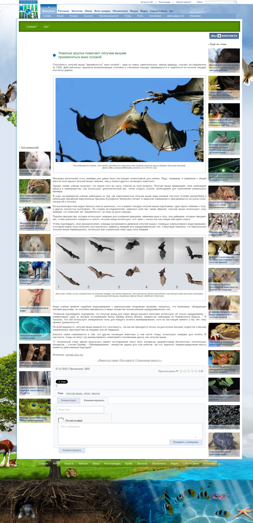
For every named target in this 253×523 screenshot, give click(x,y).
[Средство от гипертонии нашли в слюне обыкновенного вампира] (224, 200)
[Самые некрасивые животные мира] (224, 447)
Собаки (47, 16)
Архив (128, 463)
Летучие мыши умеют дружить (221, 398)
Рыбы (140, 16)
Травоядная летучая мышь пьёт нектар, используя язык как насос (223, 95)
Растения (63, 11)
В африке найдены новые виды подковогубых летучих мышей (223, 315)
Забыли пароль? (183, 2)
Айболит (83, 463)
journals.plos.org (74, 354)
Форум (134, 11)
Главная (31, 26)
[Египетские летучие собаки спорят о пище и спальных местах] (224, 117)
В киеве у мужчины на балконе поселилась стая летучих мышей (223, 260)
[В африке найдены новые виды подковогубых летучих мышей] (224, 309)
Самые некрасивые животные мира (220, 453)
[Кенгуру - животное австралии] (35, 166)
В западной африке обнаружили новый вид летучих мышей (222, 369)
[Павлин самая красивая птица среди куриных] (35, 413)
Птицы (127, 16)
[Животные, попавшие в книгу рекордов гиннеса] (35, 358)
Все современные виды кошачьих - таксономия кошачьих (33, 198)
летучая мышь (74, 393)
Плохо (185, 371)
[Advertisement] (32, 88)
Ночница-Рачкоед (219, 427)
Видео (144, 11)
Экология (77, 11)
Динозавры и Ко (175, 16)
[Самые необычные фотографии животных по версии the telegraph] (224, 282)
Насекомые (155, 16)
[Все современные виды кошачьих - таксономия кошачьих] (35, 193)
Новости (69, 463)
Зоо (46, 26)
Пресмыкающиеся (108, 16)
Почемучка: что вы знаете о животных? (223, 233)
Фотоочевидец (112, 463)
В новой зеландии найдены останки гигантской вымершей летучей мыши (221, 148)
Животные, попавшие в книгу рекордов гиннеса (33, 364)
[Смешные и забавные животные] (224, 337)
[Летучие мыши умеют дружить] (224, 392)
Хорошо (192, 371)
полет (87, 393)
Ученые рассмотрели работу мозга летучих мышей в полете (221, 177)
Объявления (120, 11)
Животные (48, 11)
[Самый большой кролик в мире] (35, 303)
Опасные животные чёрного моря (31, 336)
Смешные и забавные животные (221, 343)
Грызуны (88, 16)
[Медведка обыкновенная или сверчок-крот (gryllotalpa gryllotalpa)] (35, 221)
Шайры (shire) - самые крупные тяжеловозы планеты (32, 390)
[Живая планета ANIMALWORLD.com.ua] (27, 11)
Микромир (195, 16)
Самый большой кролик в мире (34, 309)
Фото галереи (102, 11)
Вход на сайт (147, 2)
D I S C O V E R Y (28, 2)
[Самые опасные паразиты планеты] (35, 275)
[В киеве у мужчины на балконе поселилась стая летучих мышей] (224, 254)
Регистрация (164, 2)
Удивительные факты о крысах (33, 254)
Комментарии (68, 400)
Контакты (209, 463)
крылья (96, 393)
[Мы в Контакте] (224, 38)
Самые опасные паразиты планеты (34, 282)
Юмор (88, 11)
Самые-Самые (158, 11)
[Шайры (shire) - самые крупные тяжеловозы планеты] (35, 385)
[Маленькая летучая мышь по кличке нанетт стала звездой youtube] (224, 62)
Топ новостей (30, 147)
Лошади (73, 16)
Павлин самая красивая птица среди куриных (33, 419)
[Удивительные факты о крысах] (35, 248)
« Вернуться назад (107, 360)
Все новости (127, 360)
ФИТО (56, 463)
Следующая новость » (149, 360)
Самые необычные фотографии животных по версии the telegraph (223, 287)
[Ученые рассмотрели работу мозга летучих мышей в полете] (224, 172)
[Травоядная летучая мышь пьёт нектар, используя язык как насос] (224, 90)
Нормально (188, 371)
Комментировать (94, 400)
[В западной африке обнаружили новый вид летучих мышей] (224, 364)
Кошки (60, 16)
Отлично (196, 371)
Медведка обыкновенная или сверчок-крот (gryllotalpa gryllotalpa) (34, 226)
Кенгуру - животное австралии (30, 172)
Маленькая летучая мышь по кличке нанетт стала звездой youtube (223, 68)
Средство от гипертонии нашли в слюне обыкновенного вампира (222, 205)
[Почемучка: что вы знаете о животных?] (224, 227)
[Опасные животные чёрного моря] (35, 330)
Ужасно (181, 371)
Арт (171, 11)
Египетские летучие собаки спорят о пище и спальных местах (222, 122)
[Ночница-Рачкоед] (224, 419)
